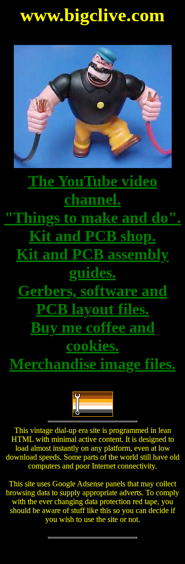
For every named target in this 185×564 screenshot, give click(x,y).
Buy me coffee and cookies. (93, 336)
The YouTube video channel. (92, 190)
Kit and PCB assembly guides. (92, 263)
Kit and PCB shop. (92, 236)
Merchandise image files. (92, 364)
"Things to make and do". (92, 217)
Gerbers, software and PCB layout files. (92, 300)
